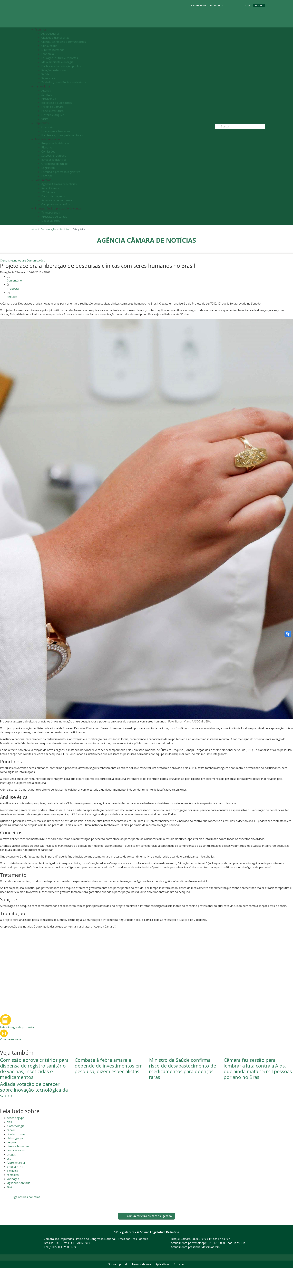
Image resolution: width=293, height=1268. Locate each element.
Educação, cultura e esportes (59, 58)
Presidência (48, 98)
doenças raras (16, 1150)
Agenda (46, 90)
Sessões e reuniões (53, 155)
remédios (13, 1175)
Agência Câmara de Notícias (59, 184)
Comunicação (48, 229)
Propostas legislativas (55, 143)
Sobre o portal (117, 1264)
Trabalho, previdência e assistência (63, 82)
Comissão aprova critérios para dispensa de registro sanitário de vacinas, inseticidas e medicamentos (34, 1068)
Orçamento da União (54, 164)
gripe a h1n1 (15, 1167)
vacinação (13, 1179)
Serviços (46, 94)
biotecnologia (15, 1126)
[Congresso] (232, 5)
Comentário (14, 280)
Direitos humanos (52, 50)
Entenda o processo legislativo (60, 172)
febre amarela (16, 1162)
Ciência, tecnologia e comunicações (63, 42)
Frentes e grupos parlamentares (62, 135)
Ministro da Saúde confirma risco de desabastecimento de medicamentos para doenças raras (182, 1068)
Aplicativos (162, 1264)
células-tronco (16, 1134)
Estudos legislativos (53, 160)
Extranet (179, 1264)
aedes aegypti (15, 1118)
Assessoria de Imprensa (56, 200)
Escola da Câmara (52, 107)
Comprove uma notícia (55, 204)
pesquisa (12, 1171)
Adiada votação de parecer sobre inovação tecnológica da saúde (34, 1090)
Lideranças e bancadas (55, 131)
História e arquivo (52, 115)
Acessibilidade (198, 5)
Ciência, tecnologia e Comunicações (22, 260)
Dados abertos (50, 221)
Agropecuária (50, 33)
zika (9, 1187)
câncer (11, 1130)
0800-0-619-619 (202, 1239)
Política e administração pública (61, 66)
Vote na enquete (10, 1039)
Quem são (47, 127)
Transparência (50, 212)
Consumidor (49, 46)
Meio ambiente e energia (57, 62)
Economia (47, 54)
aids (9, 1122)
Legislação (48, 168)
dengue (11, 1142)
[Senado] (239, 5)
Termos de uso (141, 1264)
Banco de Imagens (53, 196)
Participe (47, 176)
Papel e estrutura (52, 111)
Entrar (258, 5)
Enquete (12, 297)
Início (34, 229)
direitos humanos (18, 1146)
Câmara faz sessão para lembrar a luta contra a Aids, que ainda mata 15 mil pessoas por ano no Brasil (258, 1068)
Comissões (48, 151)
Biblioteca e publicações (56, 103)
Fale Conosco (218, 5)
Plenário (46, 147)
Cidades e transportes (55, 37)
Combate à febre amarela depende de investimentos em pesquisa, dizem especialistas (109, 1065)
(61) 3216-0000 (217, 1243)
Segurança (48, 78)
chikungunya (15, 1138)
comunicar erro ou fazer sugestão (149, 1216)
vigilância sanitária (18, 1183)
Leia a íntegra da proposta (17, 1027)
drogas (11, 1154)
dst (9, 1158)
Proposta (13, 288)
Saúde (45, 74)
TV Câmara (48, 192)
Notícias (64, 229)
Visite (44, 119)
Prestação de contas (54, 216)
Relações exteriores (53, 70)
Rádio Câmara (50, 188)
